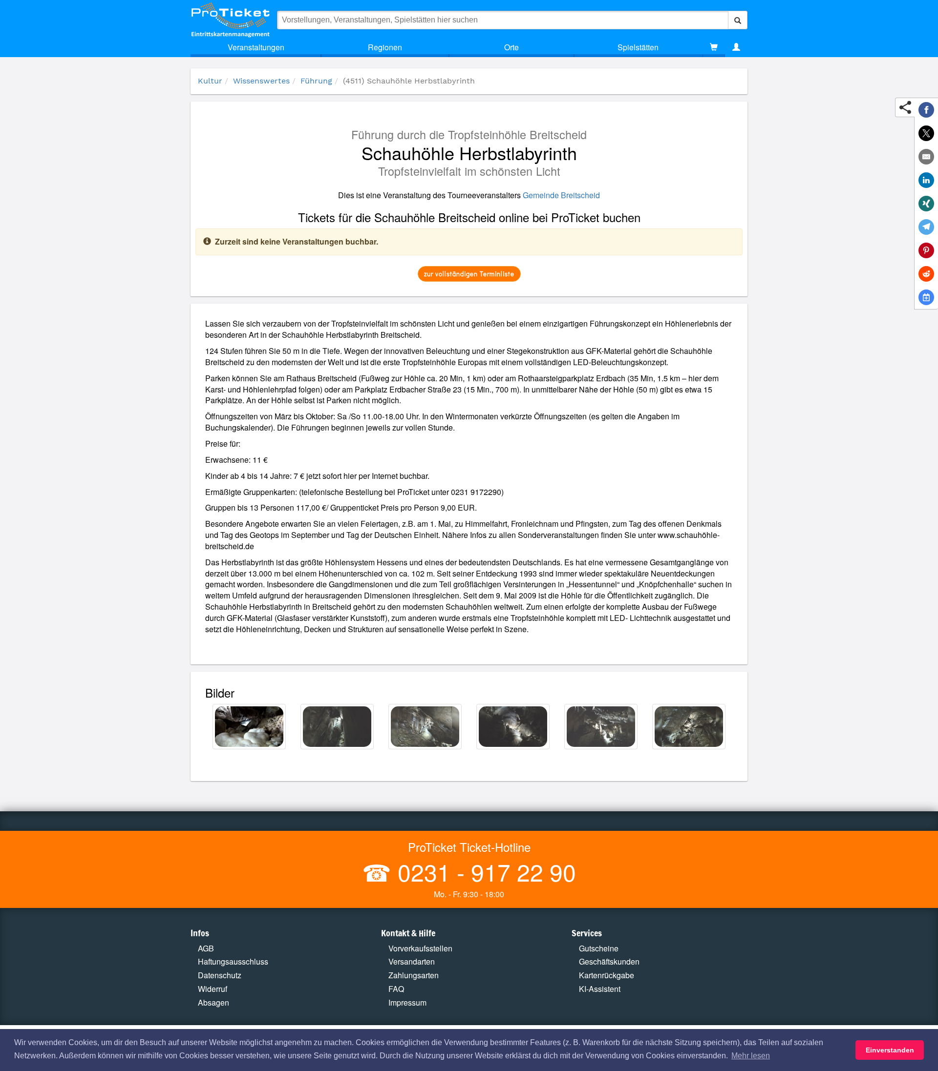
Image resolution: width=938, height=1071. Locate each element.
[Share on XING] (926, 203)
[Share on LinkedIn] (926, 180)
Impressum (407, 1002)
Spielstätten (638, 47)
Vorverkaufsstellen (420, 948)
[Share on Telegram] (926, 227)
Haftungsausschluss (233, 961)
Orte (511, 47)
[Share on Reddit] (926, 274)
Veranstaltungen (256, 47)
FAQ (396, 988)
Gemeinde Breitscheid (561, 195)
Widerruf (212, 988)
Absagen (213, 1002)
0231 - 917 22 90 (483, 871)
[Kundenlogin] (736, 47)
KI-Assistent (599, 988)
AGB (206, 948)
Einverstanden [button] (890, 1050)
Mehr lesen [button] (750, 1055)
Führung (316, 80)
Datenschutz (219, 975)
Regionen (385, 47)
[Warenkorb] (714, 47)
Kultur (210, 80)
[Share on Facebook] (926, 110)
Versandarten (411, 961)
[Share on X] (926, 133)
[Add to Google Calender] (926, 297)
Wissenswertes (261, 80)
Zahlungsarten (413, 975)
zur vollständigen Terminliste (469, 273)
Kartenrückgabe (606, 975)
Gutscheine (598, 948)
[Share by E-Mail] (926, 157)
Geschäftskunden (609, 961)
